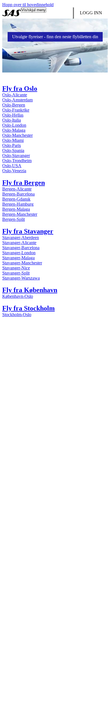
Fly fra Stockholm (28, 308)
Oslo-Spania (13, 150)
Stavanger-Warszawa (21, 278)
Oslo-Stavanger (16, 155)
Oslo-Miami (13, 140)
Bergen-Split (13, 219)
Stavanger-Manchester (22, 262)
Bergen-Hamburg (18, 204)
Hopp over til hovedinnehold (28, 4)
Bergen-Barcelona (18, 194)
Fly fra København (29, 290)
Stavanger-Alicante (19, 242)
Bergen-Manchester (19, 214)
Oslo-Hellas (12, 115)
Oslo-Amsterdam (17, 99)
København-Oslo (17, 296)
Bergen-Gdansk (16, 199)
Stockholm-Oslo (16, 314)
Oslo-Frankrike (15, 110)
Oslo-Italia (11, 120)
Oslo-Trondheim (17, 160)
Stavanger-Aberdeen (20, 237)
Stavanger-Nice (16, 268)
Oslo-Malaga (13, 130)
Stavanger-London (19, 252)
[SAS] (11, 13)
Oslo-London (14, 125)
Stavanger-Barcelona (20, 247)
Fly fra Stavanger (27, 231)
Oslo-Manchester (17, 135)
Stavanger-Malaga (18, 257)
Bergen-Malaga (16, 209)
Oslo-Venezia (14, 170)
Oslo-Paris (11, 145)
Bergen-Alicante (17, 189)
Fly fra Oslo (19, 88)
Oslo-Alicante (14, 94)
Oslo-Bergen (13, 105)
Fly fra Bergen (23, 182)
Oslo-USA (11, 165)
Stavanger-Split (16, 273)
